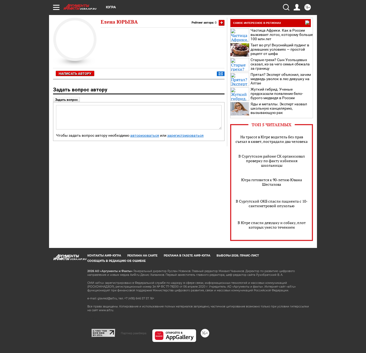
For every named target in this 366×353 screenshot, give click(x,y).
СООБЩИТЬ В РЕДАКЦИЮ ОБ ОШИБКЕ (116, 261)
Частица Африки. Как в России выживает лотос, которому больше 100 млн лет (282, 34)
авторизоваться (144, 135)
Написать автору (75, 74)
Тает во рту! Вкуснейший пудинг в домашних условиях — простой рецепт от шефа (280, 49)
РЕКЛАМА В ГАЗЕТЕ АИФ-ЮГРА (187, 255)
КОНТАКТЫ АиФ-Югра (104, 255)
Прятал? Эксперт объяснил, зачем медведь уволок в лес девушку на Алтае (281, 78)
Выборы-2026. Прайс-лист (237, 255)
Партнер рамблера (133, 333)
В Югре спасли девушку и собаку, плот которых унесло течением (272, 224)
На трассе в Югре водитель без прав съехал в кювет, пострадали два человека (272, 139)
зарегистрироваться (185, 135)
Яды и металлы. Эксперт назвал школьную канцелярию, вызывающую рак (279, 108)
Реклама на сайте (142, 255)
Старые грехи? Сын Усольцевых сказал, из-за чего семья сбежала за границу (280, 64)
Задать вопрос (66, 100)
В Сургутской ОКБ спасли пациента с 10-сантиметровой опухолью (272, 203)
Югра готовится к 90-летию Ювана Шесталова (271, 182)
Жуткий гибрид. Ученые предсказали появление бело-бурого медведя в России (277, 93)
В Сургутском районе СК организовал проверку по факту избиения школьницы (271, 161)
